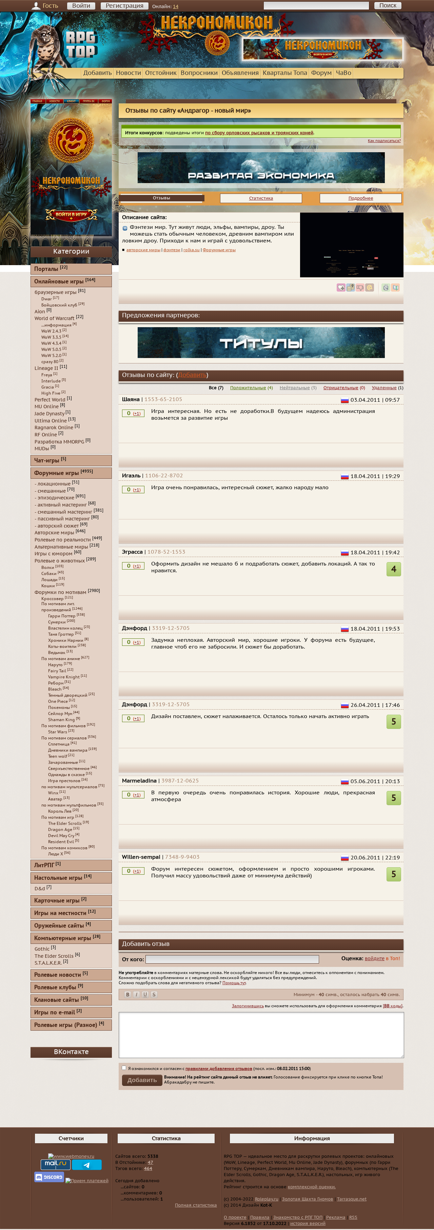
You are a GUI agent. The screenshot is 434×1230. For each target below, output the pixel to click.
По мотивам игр (57, 817)
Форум (321, 73)
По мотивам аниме (60, 658)
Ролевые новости (57, 975)
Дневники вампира (67, 750)
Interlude (51, 381)
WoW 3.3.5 (51, 337)
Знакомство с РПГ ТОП (297, 1217)
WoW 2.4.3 (51, 331)
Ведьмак (56, 652)
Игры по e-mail (54, 1013)
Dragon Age (60, 829)
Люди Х (55, 854)
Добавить (97, 73)
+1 (136, 413)
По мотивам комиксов (64, 848)
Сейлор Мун (60, 713)
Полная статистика (196, 1205)
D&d (40, 889)
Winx (53, 793)
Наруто (55, 664)
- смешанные (50, 491)
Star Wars (57, 732)
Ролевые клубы (55, 988)
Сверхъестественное (69, 768)
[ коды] (392, 1006)
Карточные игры (57, 901)
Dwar (46, 299)
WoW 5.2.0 (51, 355)
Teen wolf (57, 756)
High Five (50, 393)
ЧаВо (343, 73)
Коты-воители (62, 646)
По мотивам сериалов (64, 738)
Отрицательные (340, 388)
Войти (81, 5)
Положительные (248, 388)
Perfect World (50, 399)
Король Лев (60, 811)
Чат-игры (46, 461)
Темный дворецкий (67, 695)
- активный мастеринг (61, 505)
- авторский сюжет (57, 526)
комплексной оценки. (312, 1187)
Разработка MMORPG (59, 441)
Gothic (42, 949)
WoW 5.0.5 (51, 349)
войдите (374, 958)
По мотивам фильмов (63, 725)
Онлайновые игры (59, 282)
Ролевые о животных (60, 561)
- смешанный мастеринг (63, 512)
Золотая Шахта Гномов (307, 1199)
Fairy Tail (57, 671)
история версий (308, 1223)
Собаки (49, 573)
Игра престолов (64, 780)
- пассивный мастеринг (62, 519)
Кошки (48, 585)
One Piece (58, 701)
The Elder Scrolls (65, 823)
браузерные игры (56, 292)
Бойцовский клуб (59, 305)
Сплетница (59, 744)
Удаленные (384, 388)
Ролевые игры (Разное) (65, 1025)
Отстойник (161, 73)
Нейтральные (295, 388)
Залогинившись (248, 1006)
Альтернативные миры (61, 547)
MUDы (42, 449)
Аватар (55, 799)
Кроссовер (52, 598)
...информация (56, 325)
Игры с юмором (54, 554)
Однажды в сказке (66, 774)
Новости (128, 73)
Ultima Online (51, 420)
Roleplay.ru (266, 1199)
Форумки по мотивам (60, 592)
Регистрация (124, 5)
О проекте (235, 1217)
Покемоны (59, 707)
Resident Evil (61, 841)
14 (175, 6)
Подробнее (361, 198)
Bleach (55, 689)
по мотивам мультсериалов (69, 787)
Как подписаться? (384, 141)
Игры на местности (60, 913)
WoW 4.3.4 (51, 343)
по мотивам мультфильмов (68, 805)
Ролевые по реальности (63, 540)
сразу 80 (49, 361)
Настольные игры (58, 878)
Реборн (55, 683)
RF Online (46, 435)
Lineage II (46, 368)
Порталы (46, 269)
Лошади (49, 579)
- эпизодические (54, 498)
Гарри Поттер (62, 616)
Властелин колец (65, 628)
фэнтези (171, 249)
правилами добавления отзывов (218, 1068)
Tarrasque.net (352, 1199)
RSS (353, 1217)
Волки (47, 567)
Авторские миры (54, 533)
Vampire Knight (64, 677)
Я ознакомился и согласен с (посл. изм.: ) (219, 1068)
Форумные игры (219, 249)
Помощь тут (233, 982)
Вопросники (199, 73)
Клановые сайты (56, 1000)
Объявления (240, 73)
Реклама (336, 1217)
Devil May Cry (61, 835)
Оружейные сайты (59, 926)
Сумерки (57, 622)
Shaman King (61, 719)
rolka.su (191, 249)
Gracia (47, 387)
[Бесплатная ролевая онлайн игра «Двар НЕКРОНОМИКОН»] (323, 59)
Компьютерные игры (62, 939)
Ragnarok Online (54, 428)
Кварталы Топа (285, 73)
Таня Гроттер (61, 634)
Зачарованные (63, 762)
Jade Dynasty (49, 414)
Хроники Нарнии (65, 640)
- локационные (53, 484)
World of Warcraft (55, 318)
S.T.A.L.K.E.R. (48, 963)
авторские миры (143, 249)
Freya (46, 375)
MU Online (47, 407)
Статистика (261, 198)
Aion (40, 311)
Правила (260, 1217)
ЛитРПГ (44, 866)
